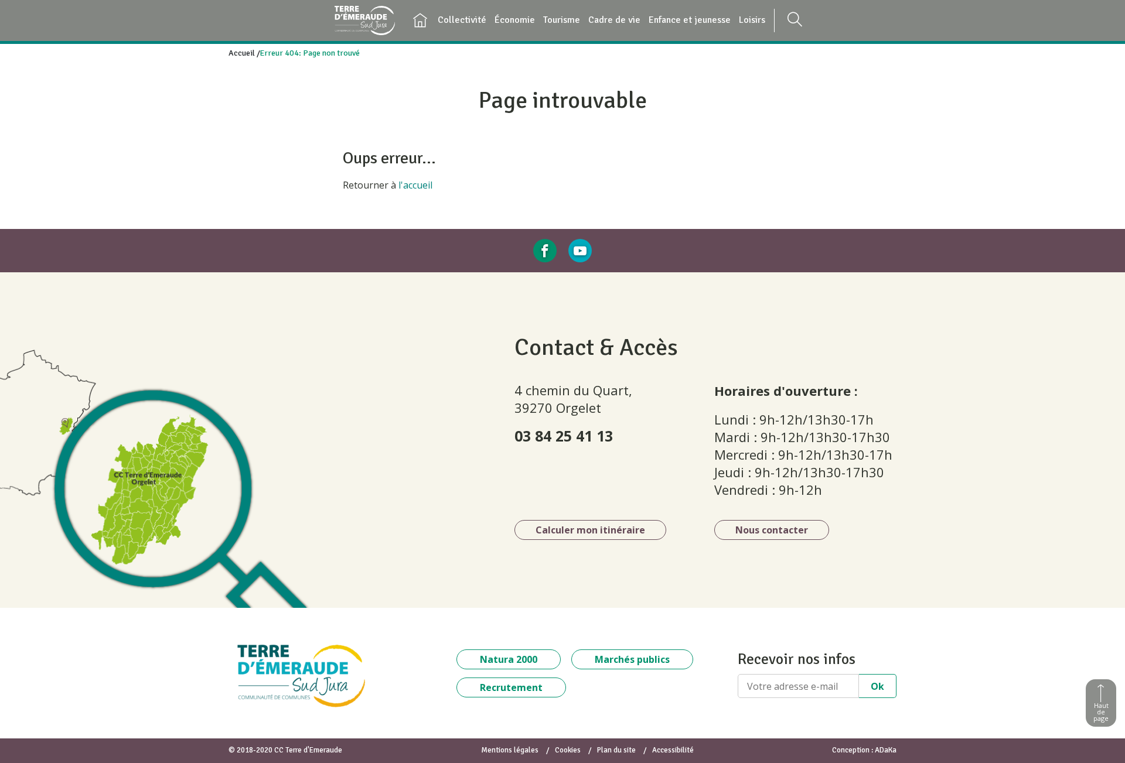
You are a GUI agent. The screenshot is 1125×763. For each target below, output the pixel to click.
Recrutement (511, 687)
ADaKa (885, 750)
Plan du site (616, 750)
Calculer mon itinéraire (590, 530)
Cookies (568, 750)
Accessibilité (673, 750)
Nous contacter (771, 530)
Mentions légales (509, 750)
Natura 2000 (508, 659)
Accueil (242, 53)
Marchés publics (632, 659)
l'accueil (415, 185)
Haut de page (1101, 712)
